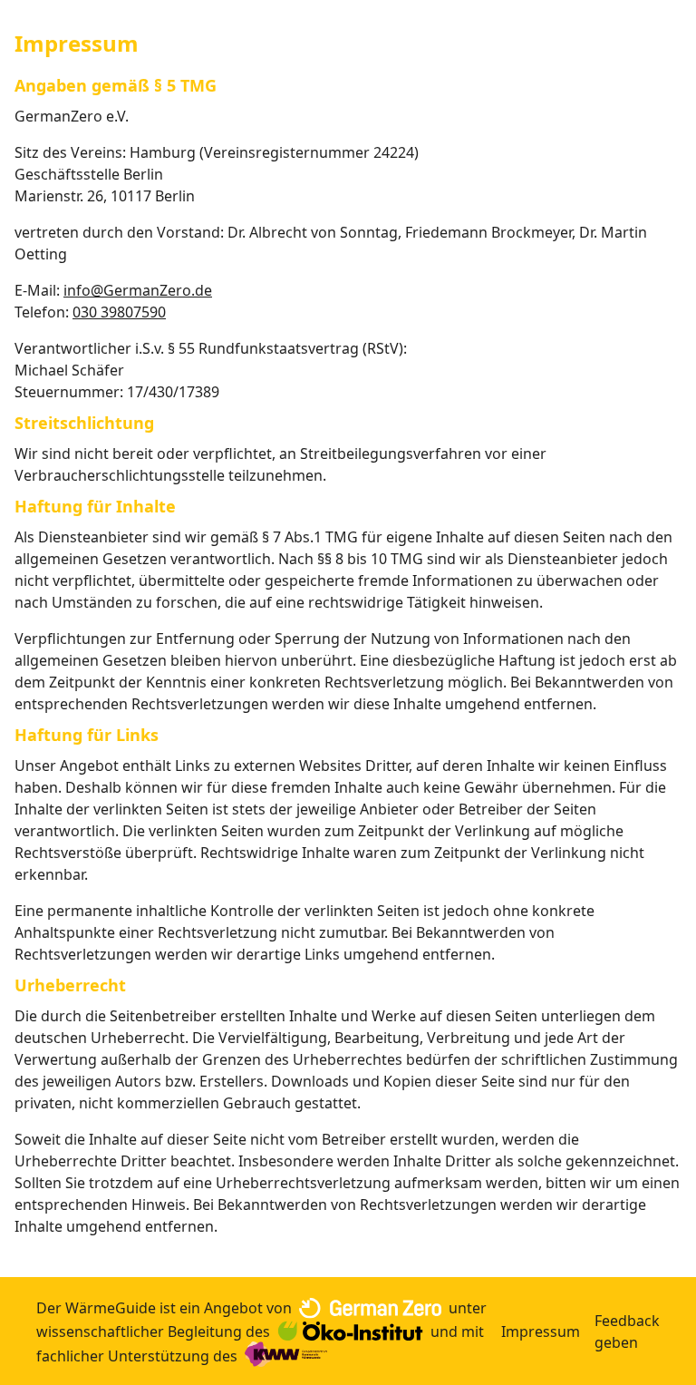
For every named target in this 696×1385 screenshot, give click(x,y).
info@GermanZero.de (137, 290)
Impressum (540, 1331)
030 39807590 (119, 312)
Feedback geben (627, 1331)
